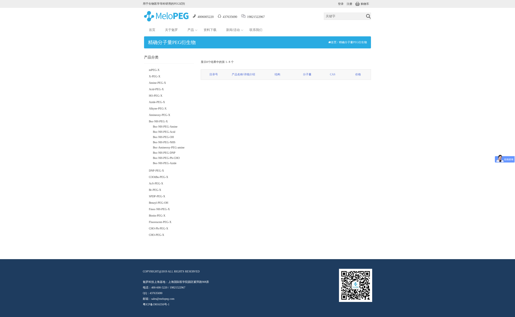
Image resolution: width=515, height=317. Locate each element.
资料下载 (210, 30)
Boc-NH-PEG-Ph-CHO (166, 158)
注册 (349, 3)
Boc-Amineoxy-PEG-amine (168, 147)
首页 (152, 30)
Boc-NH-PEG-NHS (164, 142)
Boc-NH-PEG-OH (163, 137)
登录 (341, 3)
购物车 (365, 3)
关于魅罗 (171, 30)
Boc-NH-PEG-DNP (164, 152)
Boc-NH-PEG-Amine (165, 126)
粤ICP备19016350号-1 (156, 304)
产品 (190, 30)
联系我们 (255, 30)
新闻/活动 (233, 30)
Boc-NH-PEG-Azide (164, 163)
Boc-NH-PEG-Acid (164, 131)
